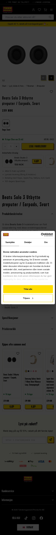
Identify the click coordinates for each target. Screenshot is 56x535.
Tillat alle (28, 289)
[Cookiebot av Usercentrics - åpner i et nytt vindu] (41, 234)
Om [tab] (46, 242)
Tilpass (26, 298)
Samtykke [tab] (10, 242)
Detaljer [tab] (28, 242)
